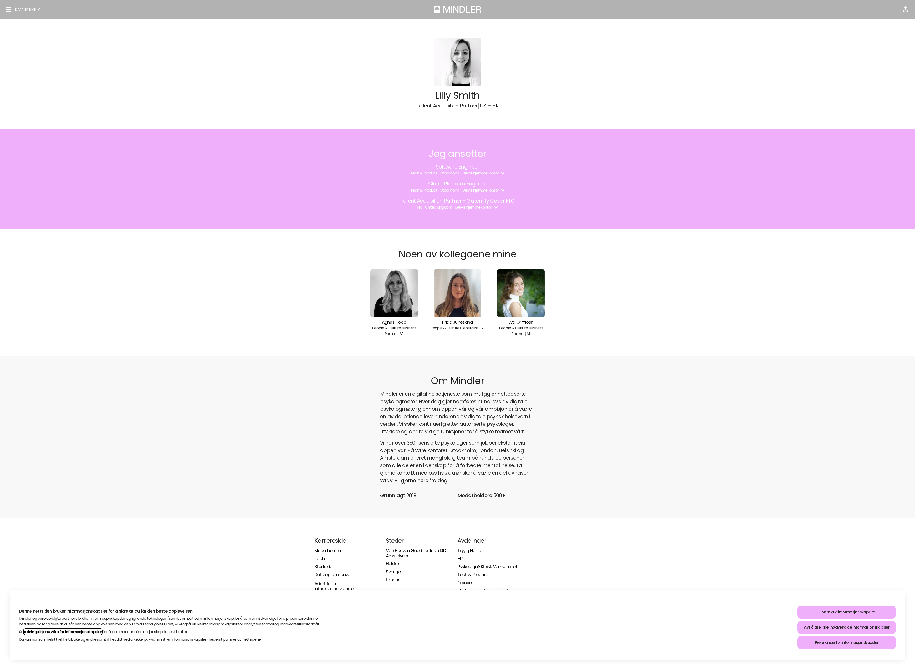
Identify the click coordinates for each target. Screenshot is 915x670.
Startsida (324, 566)
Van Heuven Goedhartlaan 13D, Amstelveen (416, 553)
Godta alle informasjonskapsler (846, 612)
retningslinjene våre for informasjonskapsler (63, 631)
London (393, 580)
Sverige (393, 572)
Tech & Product (473, 575)
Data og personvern (334, 575)
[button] (905, 9)
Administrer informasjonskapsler (335, 586)
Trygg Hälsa (469, 550)
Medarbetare (328, 550)
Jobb (320, 559)
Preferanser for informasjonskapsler (846, 642)
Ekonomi (466, 583)
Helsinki (393, 564)
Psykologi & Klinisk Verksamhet (487, 566)
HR (495, 105)
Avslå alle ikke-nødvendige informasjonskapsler (846, 627)
